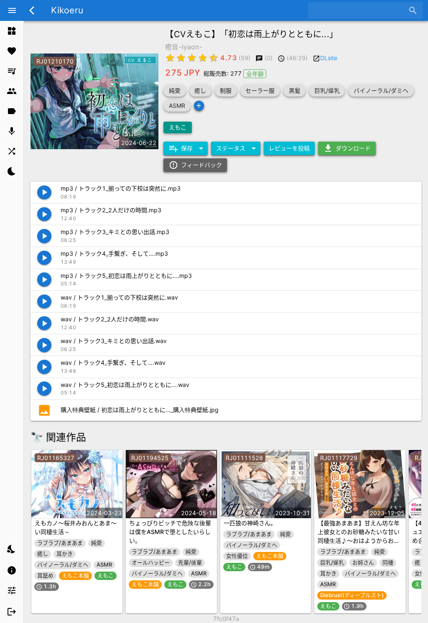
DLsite (328, 57)
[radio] (170, 58)
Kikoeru (67, 10)
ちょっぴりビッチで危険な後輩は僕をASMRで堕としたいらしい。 (170, 531)
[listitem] (11, 31)
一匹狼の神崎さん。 (250, 522)
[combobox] (359, 10)
